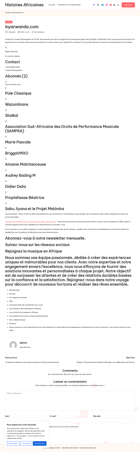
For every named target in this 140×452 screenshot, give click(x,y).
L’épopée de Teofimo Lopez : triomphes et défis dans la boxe (30, 222)
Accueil (7, 12)
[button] (128, 4)
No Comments (39, 32)
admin (23, 342)
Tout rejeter (26, 443)
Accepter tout (40, 443)
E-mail (53, 416)
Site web (96, 416)
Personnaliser (13, 443)
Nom (7, 416)
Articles (8, 22)
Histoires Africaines (24, 5)
